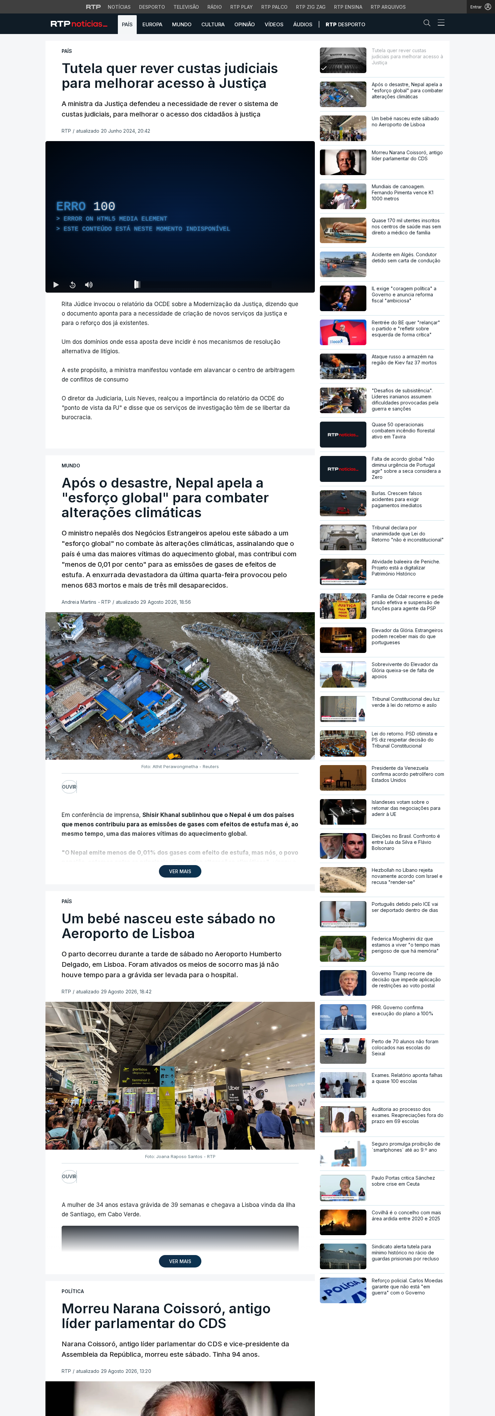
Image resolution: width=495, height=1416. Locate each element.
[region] (180, 217)
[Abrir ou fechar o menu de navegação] (439, 23)
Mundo (182, 24)
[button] (429, 24)
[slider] (204, 286)
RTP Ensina (348, 7)
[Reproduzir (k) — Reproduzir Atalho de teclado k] (56, 284)
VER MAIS (180, 871)
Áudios (302, 24)
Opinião (244, 24)
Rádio (214, 7)
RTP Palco (274, 7)
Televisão (186, 7)
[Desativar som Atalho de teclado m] (88, 284)
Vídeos (274, 24)
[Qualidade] (288, 284)
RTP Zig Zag (311, 7)
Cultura (213, 24)
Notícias (119, 7)
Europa (152, 24)
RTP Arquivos (388, 7)
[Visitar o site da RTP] (93, 6)
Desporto (152, 7)
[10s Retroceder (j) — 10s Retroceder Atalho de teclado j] (72, 284)
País (127, 24)
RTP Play (241, 7)
